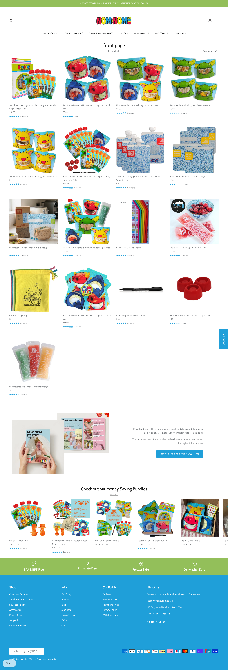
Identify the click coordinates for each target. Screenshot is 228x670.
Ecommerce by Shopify (46, 659)
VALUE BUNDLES (141, 33)
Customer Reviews (18, 594)
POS (30, 659)
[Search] (11, 21)
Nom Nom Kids (22, 659)
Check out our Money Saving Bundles (114, 489)
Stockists (66, 609)
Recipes (65, 599)
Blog (63, 604)
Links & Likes (68, 615)
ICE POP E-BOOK (17, 625)
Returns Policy (110, 599)
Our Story (66, 594)
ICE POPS (123, 33)
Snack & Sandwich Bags (21, 599)
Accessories (15, 609)
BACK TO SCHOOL (51, 33)
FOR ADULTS (180, 33)
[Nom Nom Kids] (114, 21)
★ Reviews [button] (223, 339)
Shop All (13, 620)
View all (114, 494)
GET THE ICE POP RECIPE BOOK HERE (180, 454)
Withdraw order (111, 615)
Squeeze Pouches (18, 604)
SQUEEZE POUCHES (74, 33)
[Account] (209, 21)
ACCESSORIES (161, 33)
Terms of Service (111, 604)
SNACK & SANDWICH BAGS (101, 33)
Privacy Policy (110, 609)
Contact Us (67, 625)
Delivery (107, 594)
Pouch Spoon (16, 615)
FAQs (64, 620)
